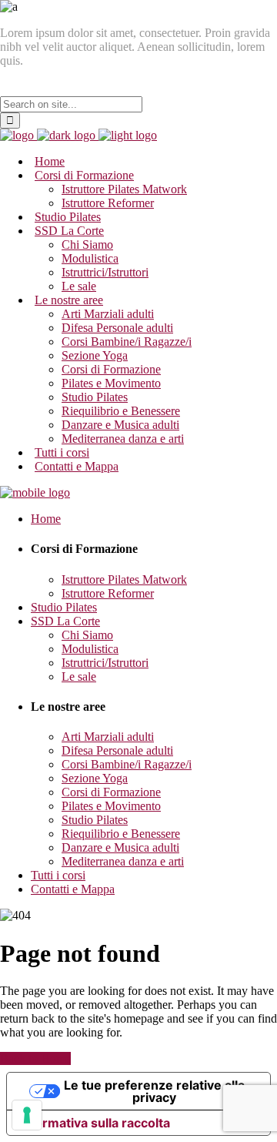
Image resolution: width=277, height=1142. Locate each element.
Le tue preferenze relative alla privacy (154, 1091)
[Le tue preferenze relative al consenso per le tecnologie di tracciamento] (27, 1115)
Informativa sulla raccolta (94, 1122)
